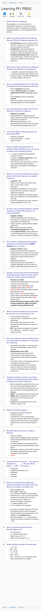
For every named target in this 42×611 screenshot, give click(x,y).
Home (5, 3)
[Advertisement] (21, 583)
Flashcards (12, 3)
